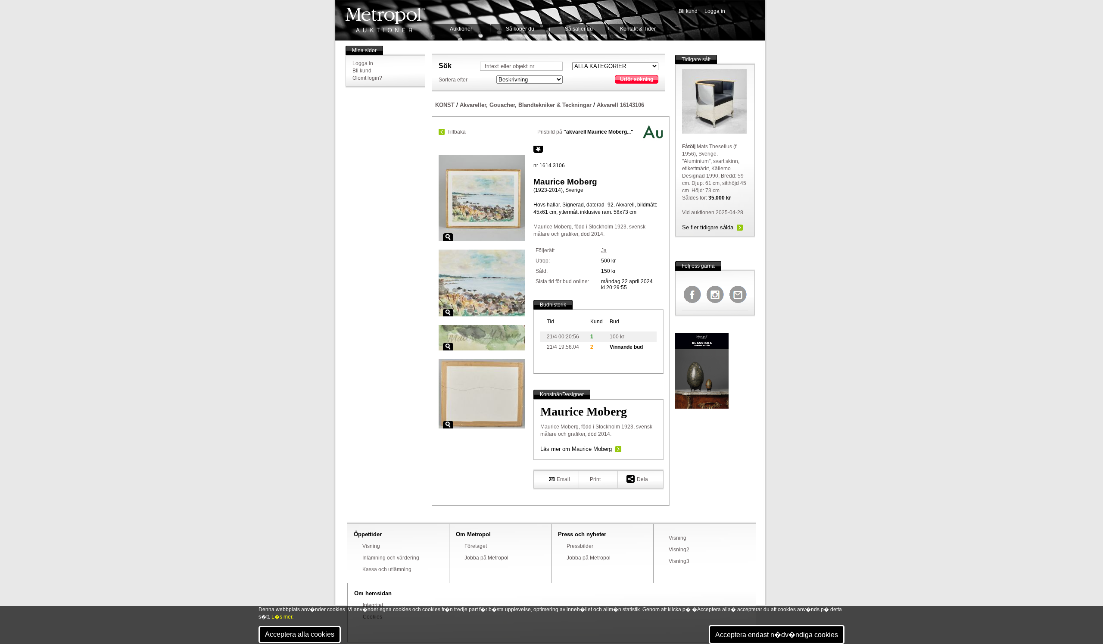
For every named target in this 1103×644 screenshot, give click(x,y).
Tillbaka (456, 132)
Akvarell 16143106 (620, 105)
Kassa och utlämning (386, 569)
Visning (371, 546)
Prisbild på (585, 132)
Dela (642, 479)
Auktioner (461, 29)
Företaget (475, 546)
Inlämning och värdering (390, 558)
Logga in (714, 11)
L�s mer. (282, 617)
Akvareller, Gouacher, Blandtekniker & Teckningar (526, 105)
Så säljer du (579, 29)
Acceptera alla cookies (299, 634)
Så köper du (520, 29)
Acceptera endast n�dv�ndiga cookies (776, 634)
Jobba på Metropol (486, 558)
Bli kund (688, 11)
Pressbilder (580, 546)
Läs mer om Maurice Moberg (576, 449)
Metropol (385, 20)
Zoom (448, 237)
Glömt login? (367, 78)
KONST (445, 105)
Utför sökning (636, 79)
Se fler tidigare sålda (707, 227)
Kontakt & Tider (638, 29)
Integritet (373, 605)
